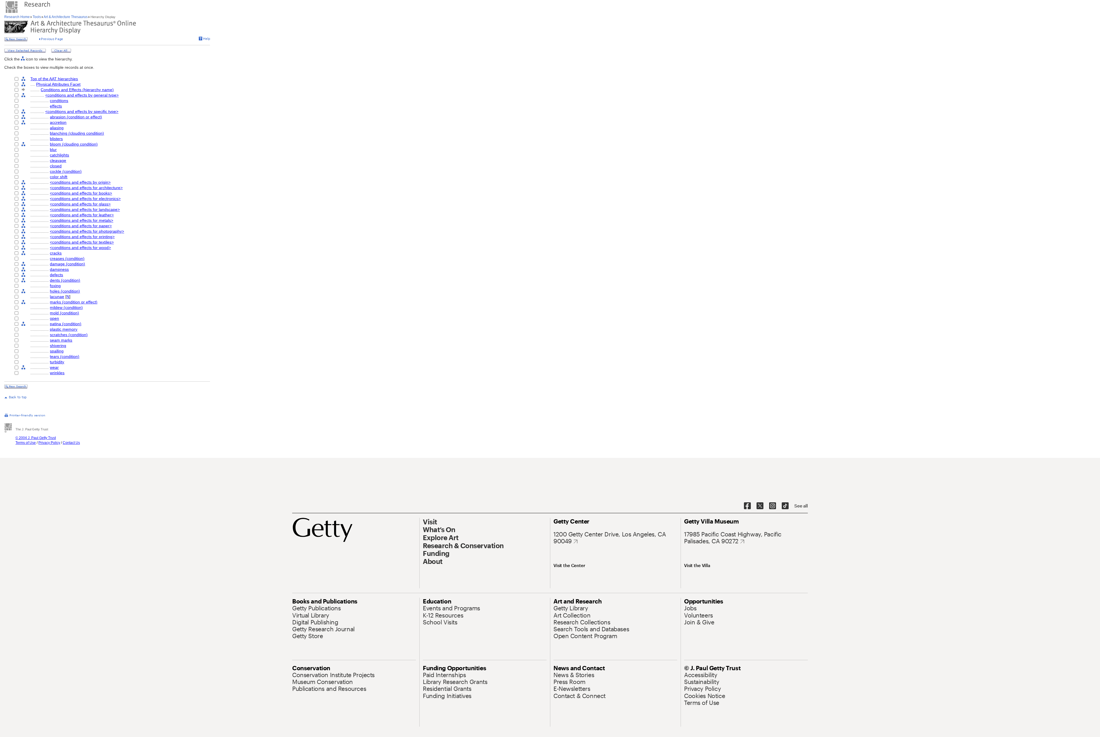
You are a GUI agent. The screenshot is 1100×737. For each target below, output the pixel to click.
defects (56, 275)
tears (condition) (64, 356)
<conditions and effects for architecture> (86, 187)
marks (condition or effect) (73, 302)
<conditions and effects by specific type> (81, 111)
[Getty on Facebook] (747, 506)
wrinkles (57, 373)
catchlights (59, 155)
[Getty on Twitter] (760, 506)
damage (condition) (67, 264)
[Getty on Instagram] (772, 506)
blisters (56, 138)
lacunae (57, 296)
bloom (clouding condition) (74, 144)
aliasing (57, 128)
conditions (59, 100)
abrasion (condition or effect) (76, 117)
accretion (58, 122)
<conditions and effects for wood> (80, 247)
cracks (56, 253)
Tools (37, 17)
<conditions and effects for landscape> (85, 209)
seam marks (61, 340)
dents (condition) (65, 280)
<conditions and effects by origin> (80, 182)
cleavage (58, 160)
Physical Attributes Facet (58, 84)
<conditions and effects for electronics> (85, 198)
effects (56, 106)
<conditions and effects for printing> (82, 236)
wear (54, 367)
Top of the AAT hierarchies (54, 79)
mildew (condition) (66, 307)
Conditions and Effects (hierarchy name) (77, 89)
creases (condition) (67, 258)
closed (56, 166)
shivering (58, 345)
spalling (57, 351)
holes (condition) (65, 291)
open (54, 318)
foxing (55, 285)
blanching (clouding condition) (77, 133)
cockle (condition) (66, 171)
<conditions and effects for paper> (81, 226)
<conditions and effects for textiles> (82, 242)
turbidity (57, 362)
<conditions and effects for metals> (81, 220)
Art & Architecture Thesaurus (66, 17)
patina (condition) (65, 324)
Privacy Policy (49, 443)
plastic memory (63, 329)
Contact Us (71, 443)
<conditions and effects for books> (81, 193)
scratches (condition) (69, 334)
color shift (58, 177)
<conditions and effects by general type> (82, 95)
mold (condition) (64, 313)
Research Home (17, 17)
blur (53, 149)
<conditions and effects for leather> (82, 215)
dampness (59, 269)
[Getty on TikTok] (785, 506)
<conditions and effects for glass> (80, 204)
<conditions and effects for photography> (87, 231)
